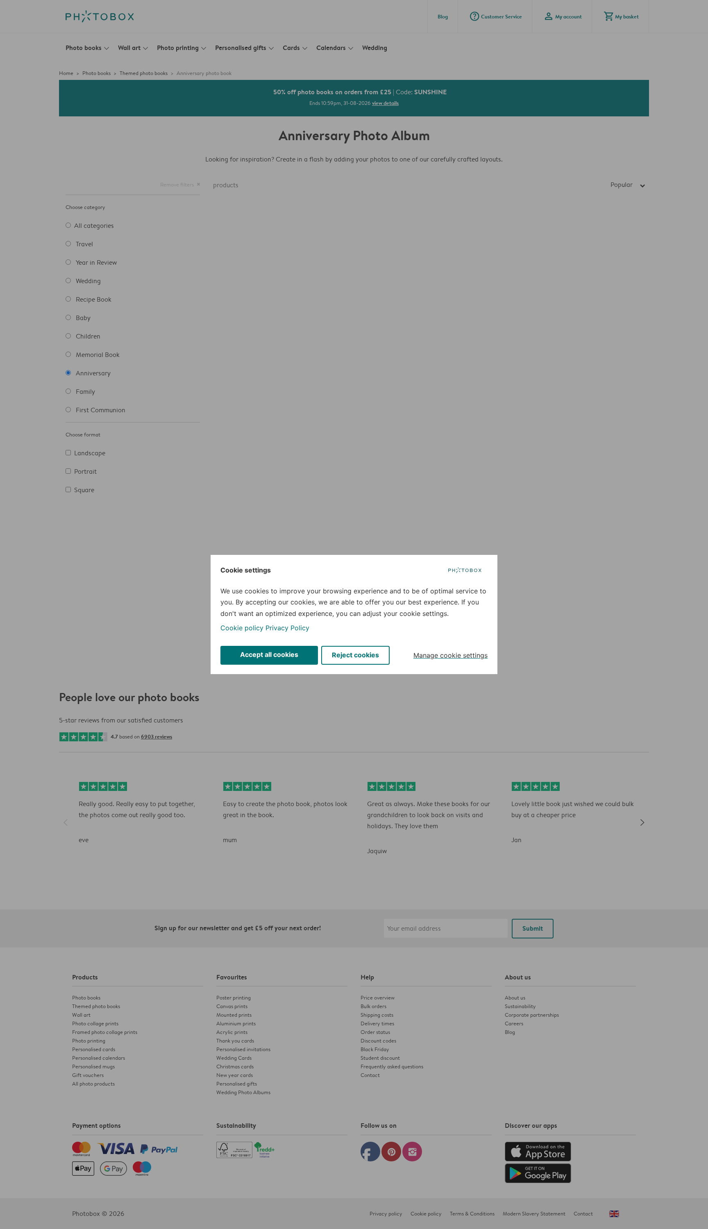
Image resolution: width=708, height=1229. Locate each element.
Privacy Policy (287, 628)
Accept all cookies (269, 654)
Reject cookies (355, 655)
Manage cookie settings (450, 655)
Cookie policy (241, 628)
